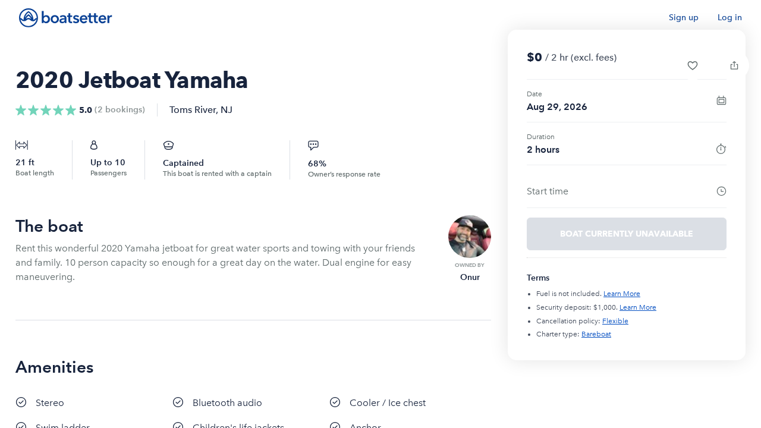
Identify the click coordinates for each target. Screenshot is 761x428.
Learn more (621, 293)
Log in (730, 17)
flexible (615, 321)
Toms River (192, 109)
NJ (226, 109)
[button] (692, 65)
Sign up (684, 17)
